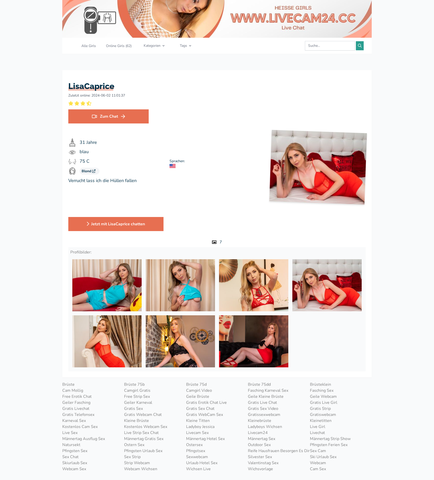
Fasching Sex (322, 390)
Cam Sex (318, 469)
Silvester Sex (260, 457)
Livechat (317, 432)
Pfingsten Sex (74, 451)
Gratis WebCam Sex (204, 414)
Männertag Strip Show (330, 439)
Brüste (68, 384)
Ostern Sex (134, 445)
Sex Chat (70, 457)
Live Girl (317, 426)
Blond (87, 171)
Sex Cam (318, 451)
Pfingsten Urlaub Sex (143, 451)
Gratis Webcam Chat (143, 414)
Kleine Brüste (136, 420)
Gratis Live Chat (262, 402)
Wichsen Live (198, 469)
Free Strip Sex (137, 396)
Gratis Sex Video (263, 408)
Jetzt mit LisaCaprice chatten (118, 224)
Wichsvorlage (260, 469)
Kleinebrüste (259, 420)
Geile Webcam (323, 396)
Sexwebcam (197, 457)
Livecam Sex (197, 432)
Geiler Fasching (76, 402)
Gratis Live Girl (323, 402)
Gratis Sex (133, 408)
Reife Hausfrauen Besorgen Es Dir (279, 451)
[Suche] (360, 45)
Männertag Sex (261, 439)
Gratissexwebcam (264, 414)
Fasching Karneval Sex (268, 390)
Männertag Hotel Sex (205, 439)
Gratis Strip (320, 408)
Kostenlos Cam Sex (80, 426)
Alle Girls (88, 45)
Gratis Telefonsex (78, 414)
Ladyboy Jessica (200, 426)
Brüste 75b (134, 384)
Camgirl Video (199, 390)
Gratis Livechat (75, 408)
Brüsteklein (320, 384)
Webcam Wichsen (140, 469)
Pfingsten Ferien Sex (329, 445)
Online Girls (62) (119, 45)
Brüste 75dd (259, 384)
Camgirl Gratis (137, 390)
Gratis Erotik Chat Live (206, 402)
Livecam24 (258, 432)
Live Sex (70, 432)
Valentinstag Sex (263, 463)
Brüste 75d (196, 384)
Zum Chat (109, 116)
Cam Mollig (72, 390)
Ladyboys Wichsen (265, 426)
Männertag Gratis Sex (144, 439)
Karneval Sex (74, 420)
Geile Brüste (197, 396)
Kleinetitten (321, 420)
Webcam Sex (74, 469)
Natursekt (71, 445)
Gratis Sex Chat (200, 408)
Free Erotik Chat (77, 396)
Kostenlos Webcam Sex (145, 426)
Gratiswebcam (323, 414)
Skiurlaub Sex (74, 463)
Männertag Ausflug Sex (83, 439)
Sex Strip (132, 457)
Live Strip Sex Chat (141, 432)
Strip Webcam (137, 463)
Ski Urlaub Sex (323, 457)
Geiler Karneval (138, 402)
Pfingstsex (195, 451)
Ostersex (194, 445)
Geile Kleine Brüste (266, 396)
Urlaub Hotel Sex (202, 463)
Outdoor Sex (259, 445)
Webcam (318, 463)
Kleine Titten (198, 420)
